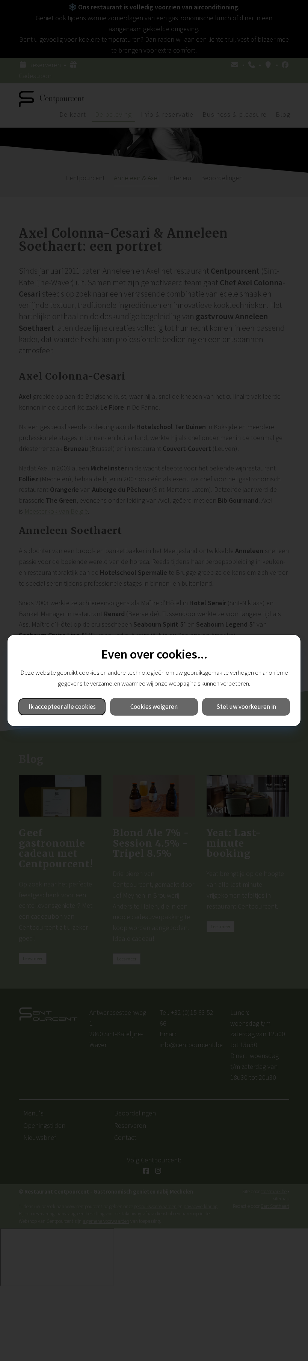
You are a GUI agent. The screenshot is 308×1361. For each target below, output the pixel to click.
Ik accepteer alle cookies (62, 706)
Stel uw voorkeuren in (246, 706)
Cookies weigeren (154, 706)
